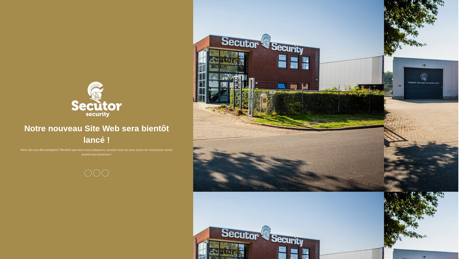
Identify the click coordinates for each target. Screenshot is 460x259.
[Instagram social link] (96, 173)
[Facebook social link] (88, 173)
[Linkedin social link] (105, 173)
